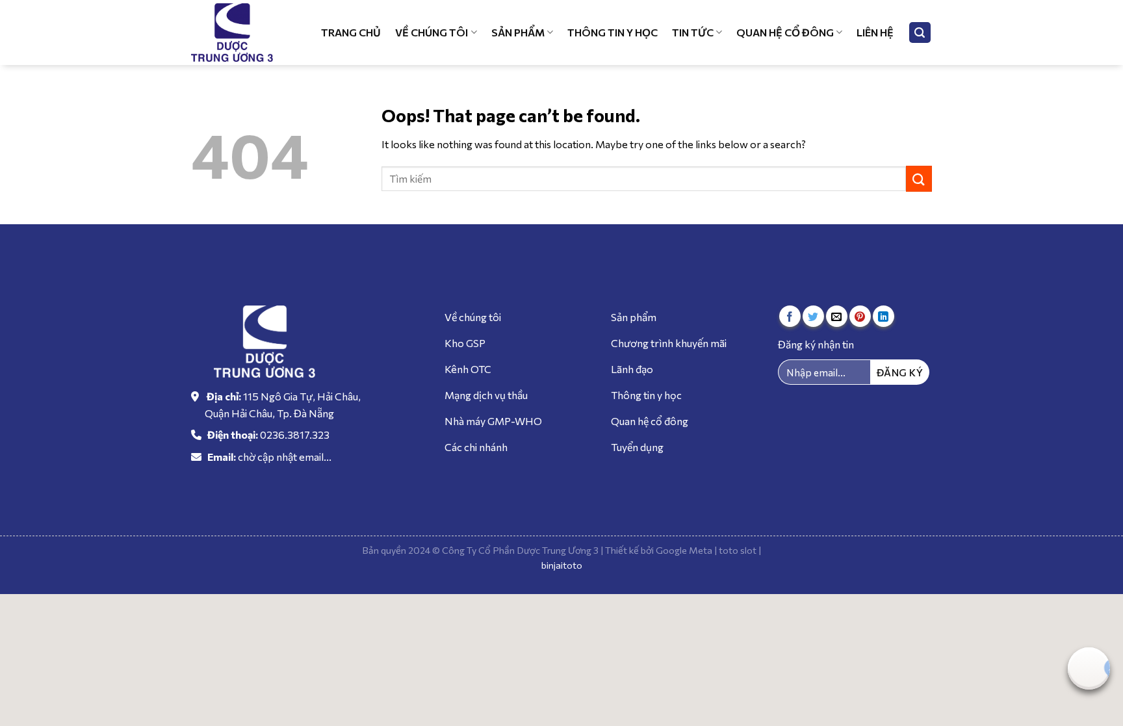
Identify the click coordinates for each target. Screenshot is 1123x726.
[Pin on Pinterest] (860, 316)
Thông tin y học (612, 32)
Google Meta (684, 550)
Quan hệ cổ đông (785, 32)
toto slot (737, 550)
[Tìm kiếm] (920, 33)
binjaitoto (561, 565)
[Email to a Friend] (836, 316)
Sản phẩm (518, 32)
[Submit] (919, 178)
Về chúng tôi (431, 32)
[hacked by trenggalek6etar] (240, 32)
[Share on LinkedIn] (883, 316)
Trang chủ (351, 32)
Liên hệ (875, 32)
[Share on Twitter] (813, 316)
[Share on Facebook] (790, 316)
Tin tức (693, 32)
